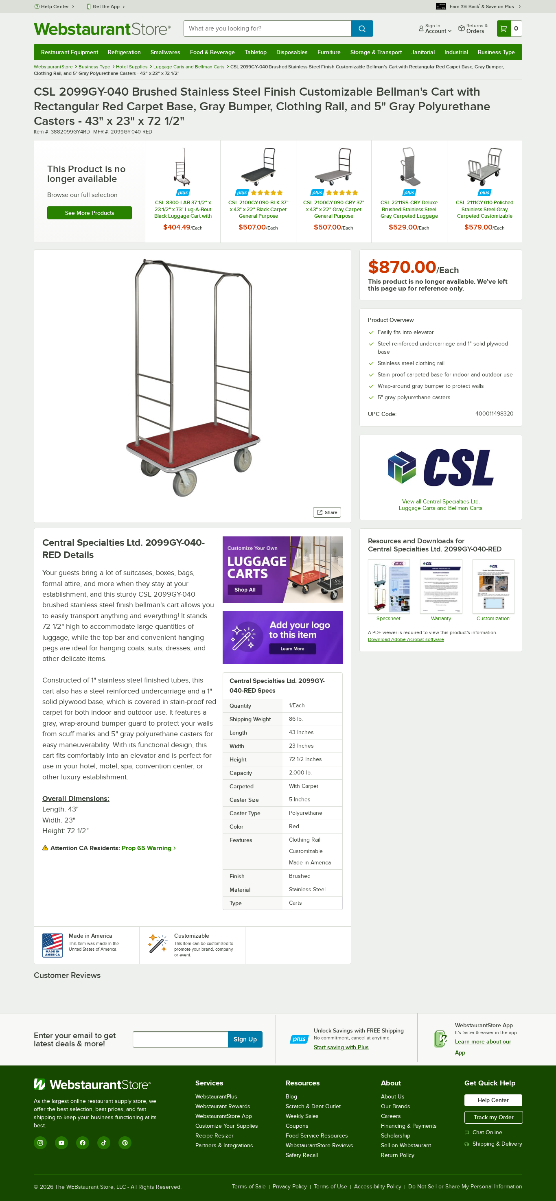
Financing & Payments (409, 1126)
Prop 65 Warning (146, 848)
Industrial (456, 52)
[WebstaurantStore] (101, 1084)
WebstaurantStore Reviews (319, 1145)
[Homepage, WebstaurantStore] (102, 28)
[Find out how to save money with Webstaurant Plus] (183, 192)
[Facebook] (82, 1142)
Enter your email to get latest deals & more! (75, 1039)
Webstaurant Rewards (222, 1106)
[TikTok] (103, 1142)
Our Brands (395, 1106)
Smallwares (165, 52)
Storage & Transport (376, 52)
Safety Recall (302, 1155)
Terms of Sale (249, 1187)
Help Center (55, 6)
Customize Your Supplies (226, 1126)
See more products (89, 213)
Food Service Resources (317, 1136)
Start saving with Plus (341, 1047)
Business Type (496, 52)
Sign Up (245, 1039)
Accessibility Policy (377, 1187)
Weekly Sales (302, 1116)
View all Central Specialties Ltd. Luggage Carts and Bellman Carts (441, 505)
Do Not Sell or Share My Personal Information (465, 1187)
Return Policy (397, 1155)
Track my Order (494, 1117)
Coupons (297, 1126)
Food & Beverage (212, 52)
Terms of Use (330, 1187)
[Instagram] (40, 1142)
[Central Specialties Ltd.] (441, 467)
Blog (291, 1097)
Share (331, 512)
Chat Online (487, 1132)
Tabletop (256, 52)
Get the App (106, 6)
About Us (393, 1097)
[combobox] (267, 28)
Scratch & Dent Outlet (313, 1106)
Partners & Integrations (224, 1145)
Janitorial (423, 52)
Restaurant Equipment (69, 52)
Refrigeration (124, 52)
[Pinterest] (124, 1142)
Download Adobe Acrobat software (406, 639)
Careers (391, 1116)
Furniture (329, 52)
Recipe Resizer (214, 1136)
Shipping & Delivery (497, 1144)
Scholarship (395, 1136)
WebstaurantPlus (216, 1097)
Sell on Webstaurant (406, 1145)
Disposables (292, 52)
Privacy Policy (290, 1187)
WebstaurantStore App (223, 1116)
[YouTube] (61, 1142)
